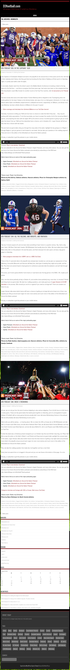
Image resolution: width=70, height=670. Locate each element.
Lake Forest (40, 503)
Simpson (62, 351)
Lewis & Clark (55, 503)
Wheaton (52, 507)
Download (22, 145)
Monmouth (51, 186)
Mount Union (58, 186)
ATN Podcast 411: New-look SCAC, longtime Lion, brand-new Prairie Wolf (19, 604)
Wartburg (62, 353)
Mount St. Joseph (25, 505)
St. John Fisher (51, 505)
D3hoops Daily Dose (6, 534)
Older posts (4, 24)
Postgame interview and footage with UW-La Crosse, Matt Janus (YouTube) (23, 490)
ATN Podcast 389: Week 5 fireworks (14, 402)
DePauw (3, 186)
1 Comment (20, 190)
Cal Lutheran (31, 501)
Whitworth (9, 190)
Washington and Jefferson (7, 356)
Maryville (13, 351)
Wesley (29, 649)
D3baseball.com (5, 522)
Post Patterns (4, 543)
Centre (48, 630)
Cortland (61, 184)
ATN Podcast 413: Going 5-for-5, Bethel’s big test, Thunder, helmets (17, 598)
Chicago (51, 347)
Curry (65, 184)
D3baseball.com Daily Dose (8, 524)
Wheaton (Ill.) (36, 649)
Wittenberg (51, 649)
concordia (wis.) (11, 349)
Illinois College (18, 503)
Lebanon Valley (47, 503)
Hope (58, 349)
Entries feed (4, 557)
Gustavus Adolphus (37, 349)
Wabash (52, 188)
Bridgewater (31, 184)
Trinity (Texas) (64, 505)
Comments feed (5, 560)
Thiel (13, 353)
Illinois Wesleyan (7, 638)
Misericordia (12, 505)
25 (21, 583)
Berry (26, 184)
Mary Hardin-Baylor (6, 351)
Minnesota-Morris (20, 351)
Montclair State (59, 638)
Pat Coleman (21, 72)
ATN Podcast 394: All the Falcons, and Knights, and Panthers (24, 236)
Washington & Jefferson (60, 188)
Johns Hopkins (64, 349)
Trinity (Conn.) (29, 188)
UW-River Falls (45, 188)
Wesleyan (3, 190)
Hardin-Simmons (10, 503)
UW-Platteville (33, 353)
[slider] (65, 142)
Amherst (22, 184)
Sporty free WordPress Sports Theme (29, 666)
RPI (6, 188)
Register (3, 551)
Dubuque (8, 186)
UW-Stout (48, 353)
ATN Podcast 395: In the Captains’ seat (15, 68)
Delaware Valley (12, 634)
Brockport (21, 630)
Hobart (55, 634)
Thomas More (24, 645)
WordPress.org (5, 563)
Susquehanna (22, 188)
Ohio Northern (41, 351)
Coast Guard (52, 184)
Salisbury (57, 351)
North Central (33, 505)
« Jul (2, 588)
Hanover (54, 349)
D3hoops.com (4, 537)
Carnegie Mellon (40, 347)
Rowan (49, 641)
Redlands (43, 641)
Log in (2, 554)
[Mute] (61, 142)
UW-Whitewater (55, 353)
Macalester (62, 503)
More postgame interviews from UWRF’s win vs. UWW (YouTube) (22, 256)
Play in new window (12, 145)
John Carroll (26, 503)
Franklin (30, 349)
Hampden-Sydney (34, 186)
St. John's (15, 188)
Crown (17, 349)
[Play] (4, 142)
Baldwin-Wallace (28, 347)
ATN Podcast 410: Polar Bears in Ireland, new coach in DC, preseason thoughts (21, 607)
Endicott (18, 186)
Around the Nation (10, 184)
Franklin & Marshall (25, 186)
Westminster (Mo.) (24, 356)
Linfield (39, 638)
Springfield (10, 188)
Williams (14, 190)
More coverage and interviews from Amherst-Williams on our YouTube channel (25, 109)
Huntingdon (62, 634)
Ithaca (41, 186)
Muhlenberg (34, 351)
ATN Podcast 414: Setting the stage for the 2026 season (15, 595)
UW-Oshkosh (26, 353)
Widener (44, 649)
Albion (21, 347)
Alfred (4, 630)
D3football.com (11, 6)
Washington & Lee (44, 507)
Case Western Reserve (32, 630)
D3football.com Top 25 (6, 531)
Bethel (26, 501)
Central (36, 184)
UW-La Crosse (37, 188)
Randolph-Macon (50, 351)
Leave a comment (34, 356)
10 (11, 579)
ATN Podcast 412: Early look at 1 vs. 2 (10, 601)
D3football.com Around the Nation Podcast (25, 161)
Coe (57, 184)
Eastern (13, 186)
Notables (3, 539)
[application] (35, 142)
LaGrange (45, 186)
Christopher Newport (43, 184)
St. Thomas (16, 645)
